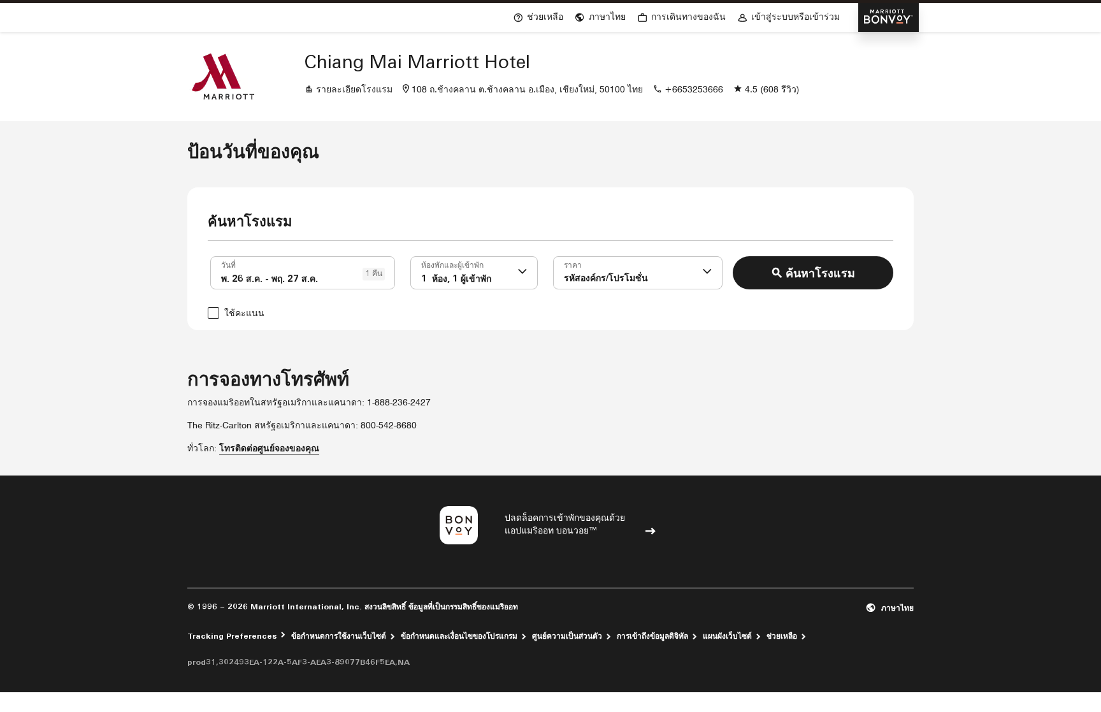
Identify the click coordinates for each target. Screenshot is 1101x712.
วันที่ (228, 266)
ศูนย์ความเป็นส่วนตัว (567, 637)
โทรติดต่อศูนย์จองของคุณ (269, 449)
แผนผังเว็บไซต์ (727, 637)
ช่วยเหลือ (781, 637)
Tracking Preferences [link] (232, 637)
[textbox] (302, 272)
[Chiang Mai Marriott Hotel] (223, 76)
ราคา (573, 266)
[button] (522, 272)
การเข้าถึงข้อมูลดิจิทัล (652, 637)
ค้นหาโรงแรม (820, 274)
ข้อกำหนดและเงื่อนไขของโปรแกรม (459, 637)
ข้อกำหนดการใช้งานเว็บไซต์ (338, 637)
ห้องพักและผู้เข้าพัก (452, 266)
